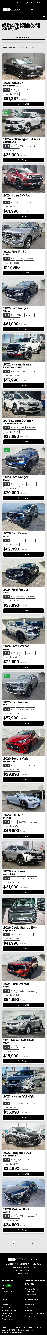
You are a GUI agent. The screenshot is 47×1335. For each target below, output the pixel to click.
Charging (6, 1305)
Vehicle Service (32, 1289)
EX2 (3, 1285)
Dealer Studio (17, 1332)
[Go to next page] (39, 1243)
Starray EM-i (7, 1291)
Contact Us (30, 1305)
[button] (44, 17)
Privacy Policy (31, 1316)
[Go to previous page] (8, 1243)
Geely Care (7, 1313)
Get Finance (23, 104)
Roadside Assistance (11, 1310)
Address (20, 2)
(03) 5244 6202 (36, 2)
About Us (29, 1307)
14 (33, 1243)
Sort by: (21, 47)
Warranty (6, 1307)
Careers (28, 1310)
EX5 (3, 1288)
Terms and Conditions (35, 1313)
